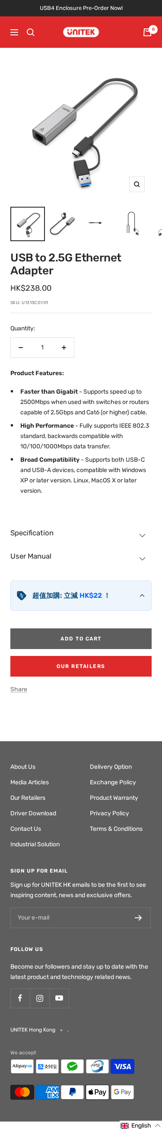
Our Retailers (81, 666)
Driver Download (33, 813)
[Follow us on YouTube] (59, 998)
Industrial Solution (35, 844)
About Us (22, 767)
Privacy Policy (109, 813)
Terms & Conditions (116, 829)
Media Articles (29, 782)
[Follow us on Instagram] (39, 998)
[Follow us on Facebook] (20, 998)
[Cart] (147, 32)
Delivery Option (111, 767)
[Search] (31, 32)
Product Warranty (114, 798)
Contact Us (25, 829)
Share (18, 689)
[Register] (138, 918)
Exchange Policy (113, 782)
